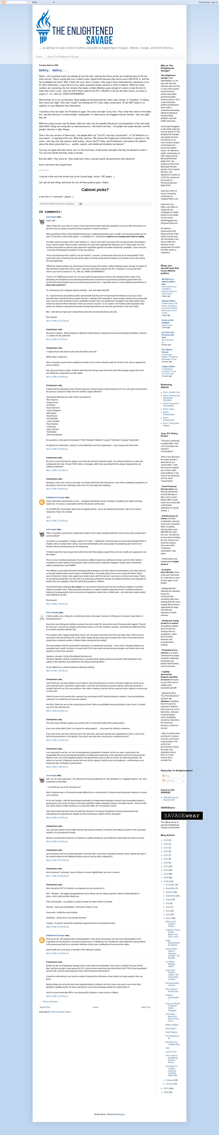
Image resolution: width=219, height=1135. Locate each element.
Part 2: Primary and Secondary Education (171, 398)
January (169, 1084)
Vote (167, 1048)
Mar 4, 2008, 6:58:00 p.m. (57, 489)
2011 (166, 870)
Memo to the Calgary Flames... (171, 923)
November (171, 888)
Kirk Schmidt (52, 612)
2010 (166, 874)
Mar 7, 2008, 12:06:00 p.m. (57, 876)
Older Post (145, 1007)
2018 (166, 844)
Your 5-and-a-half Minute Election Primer (172, 1059)
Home (39, 56)
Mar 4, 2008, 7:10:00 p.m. (57, 521)
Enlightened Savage (55, 497)
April (168, 914)
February (170, 1080)
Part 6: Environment (168, 419)
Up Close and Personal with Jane (168, 335)
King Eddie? (171, 1028)
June (168, 907)
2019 (166, 840)
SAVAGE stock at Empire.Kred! (170, 798)
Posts (167, 776)
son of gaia (51, 217)
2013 (166, 863)
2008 (166, 881)
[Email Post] (80, 204)
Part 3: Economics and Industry (171, 404)
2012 (166, 866)
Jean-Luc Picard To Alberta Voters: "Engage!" (173, 1007)
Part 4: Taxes (168, 409)
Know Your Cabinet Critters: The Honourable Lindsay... (172, 975)
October (169, 892)
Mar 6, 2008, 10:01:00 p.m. (57, 860)
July (168, 903)
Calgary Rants (168, 366)
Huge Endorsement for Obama (173, 942)
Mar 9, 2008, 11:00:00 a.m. (57, 953)
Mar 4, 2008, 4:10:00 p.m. (57, 470)
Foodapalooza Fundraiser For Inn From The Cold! (169, 371)
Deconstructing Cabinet (172, 984)
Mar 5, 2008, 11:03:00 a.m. (57, 740)
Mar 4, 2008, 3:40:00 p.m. (57, 377)
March (169, 918)
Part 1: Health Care (171, 392)
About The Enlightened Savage (63, 56)
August (169, 899)
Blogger (121, 1114)
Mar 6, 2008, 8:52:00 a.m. (57, 841)
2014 (166, 859)
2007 (166, 1088)
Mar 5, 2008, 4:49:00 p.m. (57, 818)
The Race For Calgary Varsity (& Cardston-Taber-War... (172, 1071)
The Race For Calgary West (173, 1043)
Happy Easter (167, 325)
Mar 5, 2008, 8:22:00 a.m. (57, 711)
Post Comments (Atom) (61, 1012)
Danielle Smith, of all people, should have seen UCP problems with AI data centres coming (169, 308)
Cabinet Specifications (172, 997)
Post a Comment (50, 1002)
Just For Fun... (172, 1052)
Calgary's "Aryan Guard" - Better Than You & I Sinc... (173, 933)
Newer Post (45, 1007)
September (171, 896)
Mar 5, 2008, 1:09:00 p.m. (57, 767)
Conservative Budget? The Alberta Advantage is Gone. (169, 357)
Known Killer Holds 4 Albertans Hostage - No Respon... (173, 953)
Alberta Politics (169, 301)
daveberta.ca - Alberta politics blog (168, 281)
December (171, 885)
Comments (169, 781)
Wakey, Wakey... (53, 70)
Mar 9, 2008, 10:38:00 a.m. (57, 927)
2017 (166, 848)
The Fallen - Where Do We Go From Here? (172, 1017)
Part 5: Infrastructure (169, 413)
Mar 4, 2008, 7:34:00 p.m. (57, 604)
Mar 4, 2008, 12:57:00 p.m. (57, 321)
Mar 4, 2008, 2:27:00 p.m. (57, 339)
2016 (166, 851)
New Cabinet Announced (172, 990)
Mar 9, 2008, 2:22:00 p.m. (57, 996)
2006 (166, 1092)
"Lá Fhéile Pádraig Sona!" (170, 964)
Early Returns (171, 1032)
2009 (166, 878)
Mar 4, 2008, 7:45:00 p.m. (57, 671)
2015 (166, 855)
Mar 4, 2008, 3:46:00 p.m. (57, 449)
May (168, 911)
